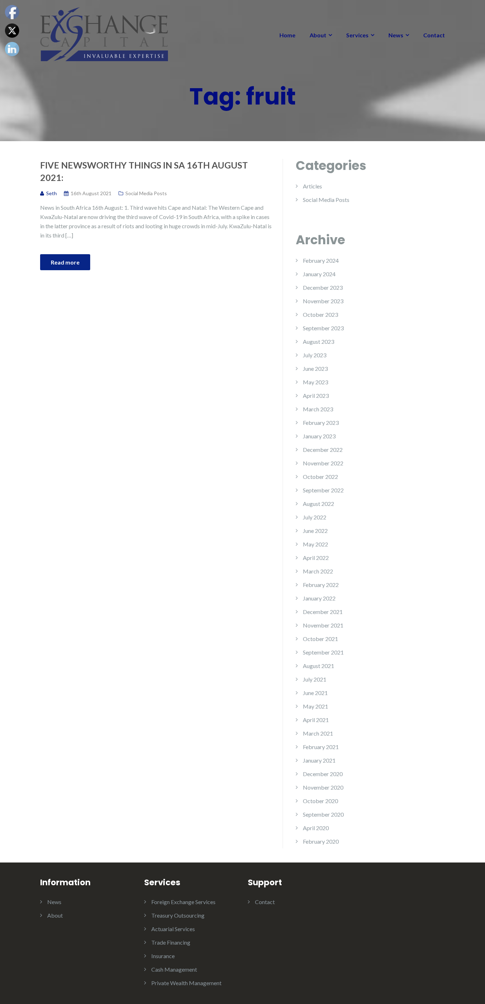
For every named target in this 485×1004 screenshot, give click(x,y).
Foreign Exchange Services (183, 901)
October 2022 (320, 476)
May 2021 (315, 706)
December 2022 (323, 449)
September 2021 (323, 652)
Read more (65, 262)
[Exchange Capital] (104, 33)
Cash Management (174, 969)
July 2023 (314, 355)
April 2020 (316, 827)
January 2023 (319, 436)
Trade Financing (170, 942)
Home (287, 35)
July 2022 (314, 517)
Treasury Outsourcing (178, 915)
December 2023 (323, 287)
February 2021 (321, 746)
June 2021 (315, 692)
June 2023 (315, 368)
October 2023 (320, 314)
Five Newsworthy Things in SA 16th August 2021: (144, 171)
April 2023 (316, 395)
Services (357, 35)
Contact (434, 35)
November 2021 (323, 625)
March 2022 (318, 571)
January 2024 (319, 274)
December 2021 (323, 611)
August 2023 (318, 341)
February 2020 (321, 841)
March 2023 (318, 409)
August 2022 (318, 503)
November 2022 (323, 463)
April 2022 (316, 557)
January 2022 (319, 598)
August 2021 (318, 665)
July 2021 (314, 679)
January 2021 (319, 760)
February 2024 (321, 260)
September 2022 (323, 490)
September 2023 (323, 328)
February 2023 (321, 422)
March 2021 (318, 733)
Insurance (163, 955)
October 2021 (320, 638)
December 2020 (323, 773)
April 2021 (316, 719)
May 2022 (315, 544)
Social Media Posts (146, 193)
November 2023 (323, 301)
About (318, 35)
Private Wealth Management (186, 982)
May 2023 (315, 382)
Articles (312, 186)
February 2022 (321, 584)
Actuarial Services (173, 928)
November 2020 (323, 787)
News (395, 35)
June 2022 (315, 530)
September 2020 (323, 814)
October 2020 (320, 800)
